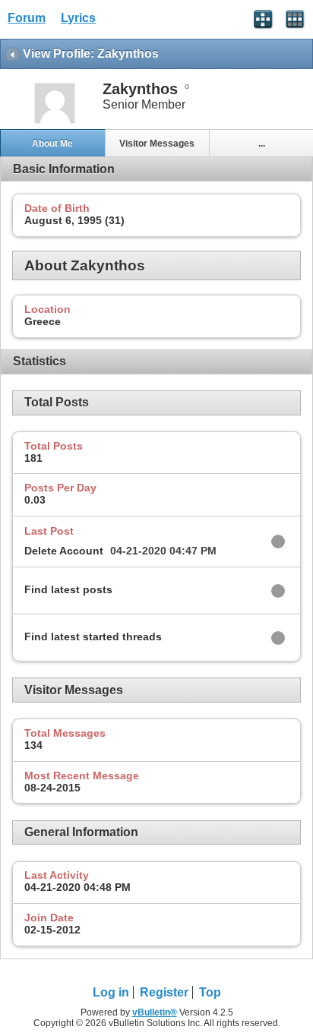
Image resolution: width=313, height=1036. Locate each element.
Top (210, 992)
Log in (111, 992)
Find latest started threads (93, 636)
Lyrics (78, 17)
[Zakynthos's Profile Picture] (54, 121)
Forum (27, 17)
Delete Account (63, 551)
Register (164, 992)
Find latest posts (68, 589)
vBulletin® (154, 1012)
